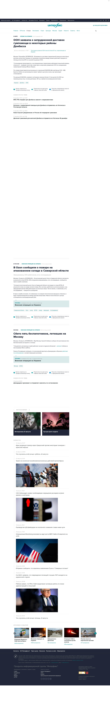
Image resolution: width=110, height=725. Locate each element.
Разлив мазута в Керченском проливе (87, 639)
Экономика (35, 30)
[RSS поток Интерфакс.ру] (48, 679)
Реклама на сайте (51, 651)
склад (31, 310)
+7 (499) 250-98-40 (54, 662)
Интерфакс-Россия (33, 20)
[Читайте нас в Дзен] (42, 679)
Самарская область (19, 207)
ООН (27, 82)
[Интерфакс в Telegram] (44, 679)
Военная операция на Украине (31, 129)
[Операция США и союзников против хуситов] (71, 637)
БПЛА (42, 207)
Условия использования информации (87, 676)
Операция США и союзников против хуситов (70, 640)
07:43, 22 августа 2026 (46, 264)
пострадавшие (54, 310)
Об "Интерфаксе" (16, 20)
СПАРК (15, 671)
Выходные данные (83, 677)
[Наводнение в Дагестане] (55, 637)
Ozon (27, 207)
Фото (78, 30)
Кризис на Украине (26, 36)
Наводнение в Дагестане (52, 639)
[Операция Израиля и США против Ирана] (21, 637)
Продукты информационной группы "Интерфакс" (36, 666)
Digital (60, 30)
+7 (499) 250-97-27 (65, 662)
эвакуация (46, 310)
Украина (16, 82)
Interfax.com (24, 20)
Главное (15, 30)
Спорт (42, 30)
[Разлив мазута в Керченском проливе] (88, 637)
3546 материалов (18, 643)
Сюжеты (72, 30)
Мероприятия (71, 20)
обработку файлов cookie (77, 660)
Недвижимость (54, 20)
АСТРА (15, 677)
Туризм (48, 20)
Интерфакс (55, 25)
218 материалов (68, 644)
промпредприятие (34, 207)
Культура (48, 30)
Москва (54, 30)
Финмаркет (42, 20)
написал (59, 346)
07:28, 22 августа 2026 (46, 129)
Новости (66, 30)
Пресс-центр (34, 651)
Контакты (16, 651)
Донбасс (22, 82)
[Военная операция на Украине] (38, 637)
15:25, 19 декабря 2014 (38, 36)
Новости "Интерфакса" (45, 671)
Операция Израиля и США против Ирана (20, 640)
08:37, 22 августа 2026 (45, 330)
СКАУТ (15, 674)
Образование (63, 20)
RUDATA (42, 674)
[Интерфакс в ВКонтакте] (46, 679)
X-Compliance (17, 672)
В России (22, 30)
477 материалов (85, 642)
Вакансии (42, 651)
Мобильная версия (5, 20)
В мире (29, 30)
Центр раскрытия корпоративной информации (51, 675)
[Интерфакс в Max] (51, 679)
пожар (40, 310)
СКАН (42, 672)
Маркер (15, 675)
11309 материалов (35, 642)
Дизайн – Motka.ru (82, 679)
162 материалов (52, 642)
